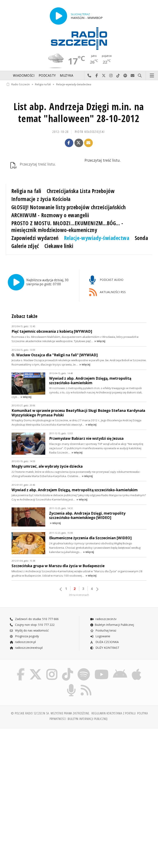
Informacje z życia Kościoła (41, 199)
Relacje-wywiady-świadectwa (73, 84)
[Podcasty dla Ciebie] (71, 685)
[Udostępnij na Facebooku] (69, 143)
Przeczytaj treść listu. (38, 164)
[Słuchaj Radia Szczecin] (58, 16)
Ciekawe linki (58, 246)
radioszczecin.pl (25, 642)
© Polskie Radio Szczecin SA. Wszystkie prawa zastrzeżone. (50, 713)
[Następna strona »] (97, 589)
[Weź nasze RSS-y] (86, 685)
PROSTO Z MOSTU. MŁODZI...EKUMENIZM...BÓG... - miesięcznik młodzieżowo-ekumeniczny (67, 226)
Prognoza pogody (26, 636)
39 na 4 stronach (79, 595)
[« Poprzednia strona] (61, 589)
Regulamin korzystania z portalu (114, 713)
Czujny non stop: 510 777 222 (34, 625)
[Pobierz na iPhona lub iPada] (136, 669)
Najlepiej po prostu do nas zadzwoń (89, 75)
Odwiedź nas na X (103, 75)
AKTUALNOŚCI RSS (112, 292)
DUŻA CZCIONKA (107, 642)
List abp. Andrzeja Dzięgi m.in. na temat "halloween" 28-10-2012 (79, 112)
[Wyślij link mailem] (88, 143)
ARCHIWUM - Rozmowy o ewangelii (50, 215)
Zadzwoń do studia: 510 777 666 (36, 619)
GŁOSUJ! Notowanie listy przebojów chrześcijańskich (68, 207)
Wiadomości (24, 75)
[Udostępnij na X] (78, 143)
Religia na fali (43, 84)
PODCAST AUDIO (111, 280)
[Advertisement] (42, 763)
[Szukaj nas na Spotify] (83, 669)
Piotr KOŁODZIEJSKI (90, 132)
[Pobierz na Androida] (120, 669)
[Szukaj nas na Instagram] (52, 669)
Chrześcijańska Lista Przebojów (81, 191)
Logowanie (102, 636)
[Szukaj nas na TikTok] (67, 669)
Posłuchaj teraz (105, 630)
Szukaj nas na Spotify (125, 75)
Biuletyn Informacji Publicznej (114, 625)
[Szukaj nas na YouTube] (101, 669)
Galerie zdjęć (25, 246)
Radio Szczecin (20, 84)
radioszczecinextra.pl (28, 648)
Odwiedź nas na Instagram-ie (111, 75)
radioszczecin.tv (105, 619)
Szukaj (139, 75)
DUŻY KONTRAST (107, 648)
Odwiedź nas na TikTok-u (118, 75)
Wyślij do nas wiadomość (132, 75)
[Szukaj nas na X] (35, 669)
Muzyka (66, 75)
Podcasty (47, 75)
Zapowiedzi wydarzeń (35, 238)
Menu (152, 75)
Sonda (141, 238)
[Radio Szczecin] (79, 39)
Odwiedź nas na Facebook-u (96, 75)
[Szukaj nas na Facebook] (20, 669)
